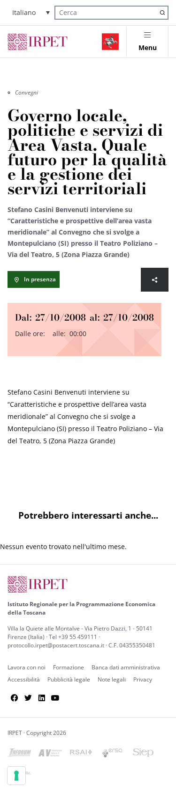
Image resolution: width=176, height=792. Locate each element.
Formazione (68, 667)
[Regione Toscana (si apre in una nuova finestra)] (110, 41)
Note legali (112, 679)
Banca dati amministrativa (126, 667)
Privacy (142, 679)
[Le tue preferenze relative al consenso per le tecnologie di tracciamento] (16, 776)
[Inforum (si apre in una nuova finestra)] (19, 754)
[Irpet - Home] (38, 41)
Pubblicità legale (68, 679)
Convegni (26, 92)
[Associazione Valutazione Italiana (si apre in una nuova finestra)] (50, 754)
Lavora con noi (27, 667)
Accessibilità (24, 679)
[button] (31, 12)
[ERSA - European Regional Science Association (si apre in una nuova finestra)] (112, 754)
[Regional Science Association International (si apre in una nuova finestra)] (81, 754)
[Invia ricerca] (162, 12)
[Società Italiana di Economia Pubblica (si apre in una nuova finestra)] (143, 754)
